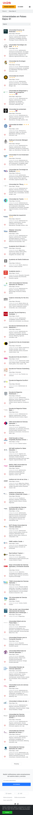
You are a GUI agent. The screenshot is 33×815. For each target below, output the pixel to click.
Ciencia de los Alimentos (22, 589)
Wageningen (18, 96)
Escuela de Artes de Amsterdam (19, 342)
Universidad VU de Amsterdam (19, 155)
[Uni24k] (7, 3)
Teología (25, 660)
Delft (17, 48)
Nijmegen (18, 143)
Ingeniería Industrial (13, 515)
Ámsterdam (18, 113)
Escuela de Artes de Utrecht (18, 357)
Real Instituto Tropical (16, 553)
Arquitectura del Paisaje (14, 576)
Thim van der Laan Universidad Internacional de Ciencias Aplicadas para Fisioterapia (19, 611)
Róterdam (18, 33)
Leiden (17, 128)
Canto (10, 306)
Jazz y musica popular (20, 307)
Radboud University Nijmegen (18, 140)
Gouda (17, 641)
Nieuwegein (18, 614)
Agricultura (22, 290)
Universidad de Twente (16, 199)
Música (20, 303)
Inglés (19, 118)
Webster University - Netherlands (15, 230)
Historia (15, 84)
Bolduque (18, 584)
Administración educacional (21, 644)
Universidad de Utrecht (16, 76)
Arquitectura (12, 251)
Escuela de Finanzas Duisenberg (19, 368)
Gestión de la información (15, 321)
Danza (24, 303)
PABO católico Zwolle (15, 541)
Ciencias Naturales (24, 631)
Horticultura (19, 291)
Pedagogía (11, 644)
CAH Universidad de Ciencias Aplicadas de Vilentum (18, 283)
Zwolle (17, 543)
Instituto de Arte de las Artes (18, 479)
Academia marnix (14, 271)
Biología (11, 85)
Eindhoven (18, 173)
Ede (16, 703)
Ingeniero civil (22, 54)
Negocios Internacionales (15, 240)
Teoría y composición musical (19, 306)
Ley (10, 69)
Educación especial (13, 278)
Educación (24, 38)
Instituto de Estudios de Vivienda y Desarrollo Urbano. (18, 493)
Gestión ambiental (19, 456)
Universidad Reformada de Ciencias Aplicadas (17, 651)
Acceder (20, 6)
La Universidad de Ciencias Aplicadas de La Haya (17, 508)
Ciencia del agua (25, 458)
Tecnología (16, 290)
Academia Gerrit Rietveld (17, 246)
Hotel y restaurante (22, 678)
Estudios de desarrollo (14, 592)
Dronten (17, 286)
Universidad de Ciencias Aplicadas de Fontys (16, 731)
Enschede (18, 201)
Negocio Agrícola (18, 575)
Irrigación (11, 459)
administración (17, 37)
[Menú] (29, 6)
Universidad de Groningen (17, 61)
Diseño (17, 251)
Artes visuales (12, 253)
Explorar (5, 24)
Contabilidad (18, 38)
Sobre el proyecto (7, 797)
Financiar (16, 40)
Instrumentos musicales (22, 304)
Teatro (20, 349)
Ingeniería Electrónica (19, 56)
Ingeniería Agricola (13, 591)
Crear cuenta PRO (7, 800)
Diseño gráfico (22, 251)
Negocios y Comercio (19, 238)
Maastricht (18, 218)
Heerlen (17, 624)
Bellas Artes (22, 250)
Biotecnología (12, 291)
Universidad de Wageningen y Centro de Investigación (18, 91)
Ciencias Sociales (13, 430)
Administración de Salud (14, 558)
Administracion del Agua (15, 458)
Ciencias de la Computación (15, 51)
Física (19, 178)
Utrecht (17, 79)
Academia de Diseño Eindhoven (19, 259)
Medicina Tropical (17, 560)
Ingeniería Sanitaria (18, 459)
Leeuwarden (18, 670)
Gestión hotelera (22, 443)
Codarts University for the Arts (18, 298)
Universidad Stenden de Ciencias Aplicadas (16, 667)
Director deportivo (18, 402)
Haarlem (17, 468)
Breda (17, 528)
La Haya (17, 441)
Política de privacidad (19, 797)
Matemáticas (14, 69)
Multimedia (17, 533)
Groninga (18, 64)
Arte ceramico (17, 254)
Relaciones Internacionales (15, 241)
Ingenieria (11, 56)
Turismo (16, 399)
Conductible (12, 307)
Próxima (16, 764)
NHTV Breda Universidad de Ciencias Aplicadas (18, 526)
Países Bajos (12, 33)
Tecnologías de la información (16, 191)
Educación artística (17, 350)
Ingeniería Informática (23, 53)
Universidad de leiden (16, 124)
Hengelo (18, 601)
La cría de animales (22, 591)
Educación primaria (13, 546)
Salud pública (22, 557)
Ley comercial (25, 321)
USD (21, 793)
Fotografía (11, 254)
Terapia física (21, 616)
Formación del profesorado (19, 276)
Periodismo (24, 240)
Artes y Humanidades (23, 84)
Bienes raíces (17, 535)
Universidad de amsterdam (17, 109)
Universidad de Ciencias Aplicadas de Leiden (16, 747)
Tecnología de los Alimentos (15, 518)
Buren (17, 412)
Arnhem (17, 425)
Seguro (26, 417)
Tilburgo (17, 186)
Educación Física (22, 430)
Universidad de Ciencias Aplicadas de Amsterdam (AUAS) (17, 716)
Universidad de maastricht (17, 215)
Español (9, 793)
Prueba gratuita (9, 6)
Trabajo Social (22, 657)
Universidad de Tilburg (16, 184)
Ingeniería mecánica (13, 54)
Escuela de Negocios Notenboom (15, 393)
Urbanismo (16, 499)
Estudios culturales (13, 349)
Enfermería (11, 71)
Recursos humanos (19, 417)
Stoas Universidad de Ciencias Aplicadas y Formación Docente (19, 565)
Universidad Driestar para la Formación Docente (18, 638)
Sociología (11, 238)
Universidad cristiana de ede (18, 701)
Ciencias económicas (24, 66)
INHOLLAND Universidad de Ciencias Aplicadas (18, 465)
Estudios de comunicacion (15, 431)
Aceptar (7, 812)
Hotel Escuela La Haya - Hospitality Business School (17, 438)
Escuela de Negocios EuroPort (18, 380)
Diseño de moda (20, 253)
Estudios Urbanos (17, 501)
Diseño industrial (18, 266)
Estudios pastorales (13, 662)
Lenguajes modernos (14, 675)
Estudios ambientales (14, 455)
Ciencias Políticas (23, 209)
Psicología (11, 40)
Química (25, 69)
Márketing (21, 40)
